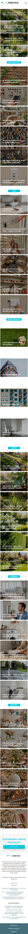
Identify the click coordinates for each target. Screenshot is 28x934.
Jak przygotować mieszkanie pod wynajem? (13, 343)
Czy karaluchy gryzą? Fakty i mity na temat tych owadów (13, 210)
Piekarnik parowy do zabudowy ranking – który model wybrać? (14, 695)
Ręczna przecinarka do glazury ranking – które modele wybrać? (14, 655)
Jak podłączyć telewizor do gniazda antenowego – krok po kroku (13, 310)
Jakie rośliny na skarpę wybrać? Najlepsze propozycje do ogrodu (14, 14)
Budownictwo (14, 62)
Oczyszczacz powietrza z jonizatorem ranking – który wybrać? (14, 913)
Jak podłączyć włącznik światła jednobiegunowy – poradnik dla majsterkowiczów (14, 181)
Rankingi (14, 576)
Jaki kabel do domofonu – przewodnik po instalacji (12, 101)
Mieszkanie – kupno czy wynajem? (11, 433)
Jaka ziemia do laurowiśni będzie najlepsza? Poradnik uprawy (14, 27)
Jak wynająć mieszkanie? (12, 374)
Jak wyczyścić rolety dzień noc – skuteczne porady (14, 250)
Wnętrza (14, 705)
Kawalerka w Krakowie (11, 404)
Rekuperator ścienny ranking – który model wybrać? (13, 615)
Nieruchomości (14, 319)
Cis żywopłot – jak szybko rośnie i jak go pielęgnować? (13, 547)
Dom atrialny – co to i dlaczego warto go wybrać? (14, 121)
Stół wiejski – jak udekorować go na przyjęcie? (13, 764)
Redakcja (14, 883)
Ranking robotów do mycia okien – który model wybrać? (13, 595)
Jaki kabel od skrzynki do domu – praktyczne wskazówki (14, 161)
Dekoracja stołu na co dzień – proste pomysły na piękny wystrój (13, 744)
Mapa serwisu (14, 925)
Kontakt (14, 885)
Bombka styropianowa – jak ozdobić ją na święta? (12, 784)
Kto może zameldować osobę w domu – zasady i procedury (14, 230)
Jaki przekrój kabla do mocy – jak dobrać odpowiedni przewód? (13, 141)
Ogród (14, 448)
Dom (14, 191)
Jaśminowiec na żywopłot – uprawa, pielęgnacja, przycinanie (14, 51)
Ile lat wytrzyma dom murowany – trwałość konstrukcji (14, 81)
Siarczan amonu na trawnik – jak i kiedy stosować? (13, 567)
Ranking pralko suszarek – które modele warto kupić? (14, 635)
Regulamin (14, 931)
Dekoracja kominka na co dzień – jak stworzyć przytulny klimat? (14, 804)
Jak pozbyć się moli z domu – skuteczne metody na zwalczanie (13, 290)
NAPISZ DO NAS (14, 846)
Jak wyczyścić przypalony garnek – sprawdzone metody (13, 270)
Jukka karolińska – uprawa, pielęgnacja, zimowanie (14, 39)
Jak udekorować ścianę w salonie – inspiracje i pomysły (13, 724)
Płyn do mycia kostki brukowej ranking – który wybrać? (13, 675)
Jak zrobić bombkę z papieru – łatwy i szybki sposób (13, 824)
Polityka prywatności (14, 928)
